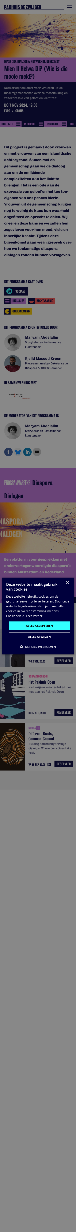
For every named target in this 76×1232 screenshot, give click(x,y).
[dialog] (38, 616)
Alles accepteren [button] (39, 626)
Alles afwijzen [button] (39, 636)
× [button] (67, 582)
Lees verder (34, 616)
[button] (38, 646)
